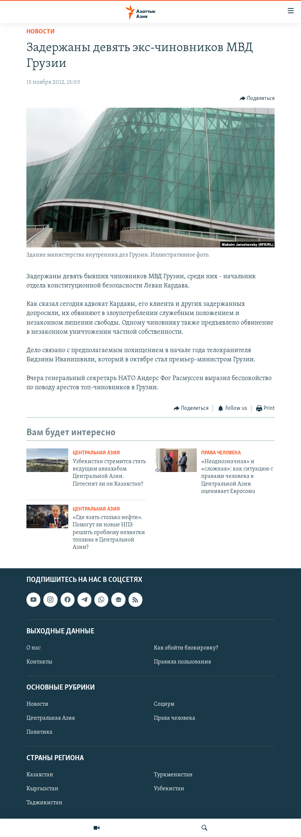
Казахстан (39, 775)
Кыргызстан (42, 789)
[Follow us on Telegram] (84, 600)
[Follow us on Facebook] (68, 600)
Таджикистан (44, 803)
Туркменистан (173, 775)
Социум (164, 704)
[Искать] (204, 828)
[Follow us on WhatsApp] (101, 600)
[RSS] (135, 600)
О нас (33, 648)
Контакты (39, 662)
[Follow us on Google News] (118, 600)
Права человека (221, 453)
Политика (39, 732)
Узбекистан (169, 789)
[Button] (257, 98)
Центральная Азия (96, 453)
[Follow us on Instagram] (50, 600)
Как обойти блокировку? (186, 648)
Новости (40, 32)
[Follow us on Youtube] (33, 600)
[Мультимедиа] (97, 828)
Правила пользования (182, 662)
